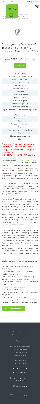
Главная (20, 329)
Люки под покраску (20, 349)
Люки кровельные (20, 360)
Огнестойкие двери (20, 363)
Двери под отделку (20, 352)
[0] (36, 7)
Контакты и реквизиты (20, 335)
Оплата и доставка (20, 332)
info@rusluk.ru (33, 2)
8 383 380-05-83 (19, 372)
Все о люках (20, 338)
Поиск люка (20, 341)
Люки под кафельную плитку (20, 346)
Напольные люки (20, 355)
